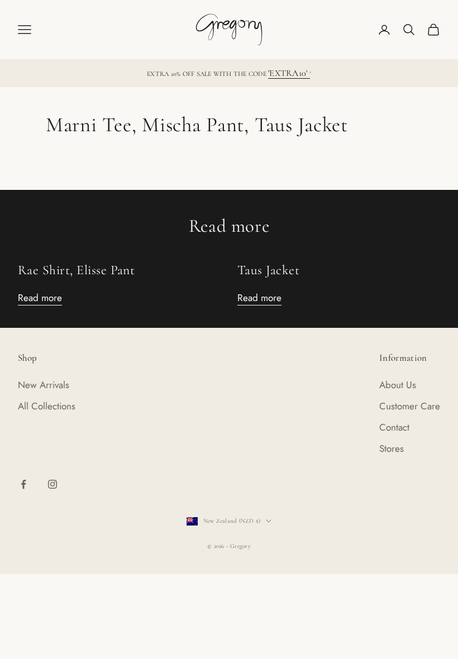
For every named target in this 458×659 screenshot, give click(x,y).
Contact (394, 427)
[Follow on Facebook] (23, 484)
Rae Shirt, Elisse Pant (76, 270)
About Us (397, 384)
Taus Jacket (268, 270)
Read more (40, 297)
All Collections (46, 406)
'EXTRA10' (288, 73)
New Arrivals (43, 384)
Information (403, 358)
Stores (391, 448)
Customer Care (409, 406)
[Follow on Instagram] (52, 484)
